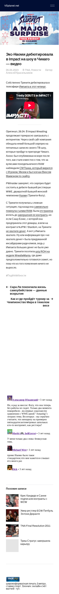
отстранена (46, 211)
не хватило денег (16, 231)
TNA (27, 70)
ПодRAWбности (16, 275)
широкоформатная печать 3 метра (26, 583)
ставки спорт (13, 586)
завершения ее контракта (33, 215)
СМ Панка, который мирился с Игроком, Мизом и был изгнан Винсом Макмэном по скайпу (29, 172)
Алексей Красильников (19, 72)
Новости (36, 70)
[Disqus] (29, 349)
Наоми (23, 195)
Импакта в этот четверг (32, 86)
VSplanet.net (11, 5)
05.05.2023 (12, 70)
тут (18, 588)
